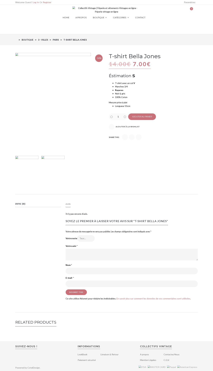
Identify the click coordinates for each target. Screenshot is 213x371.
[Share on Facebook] (125, 137)
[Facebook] (27, 10)
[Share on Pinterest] (132, 137)
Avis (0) (20, 204)
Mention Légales (148, 360)
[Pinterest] (32, 10)
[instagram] (29, 355)
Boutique (27, 39)
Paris (56, 39)
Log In (36, 2)
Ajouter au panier (142, 116)
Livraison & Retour (110, 354)
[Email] (23, 10)
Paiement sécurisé (87, 360)
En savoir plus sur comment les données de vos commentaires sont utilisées (153, 298)
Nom (69, 265)
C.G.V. (166, 360)
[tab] (38, 204)
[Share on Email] (138, 137)
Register (47, 2)
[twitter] (23, 355)
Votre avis (71, 246)
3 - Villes (43, 39)
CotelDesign (33, 367)
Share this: (114, 137)
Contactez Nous (171, 354)
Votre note (71, 238)
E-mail (70, 277)
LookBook (82, 354)
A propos (144, 354)
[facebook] (17, 355)
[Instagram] (37, 10)
